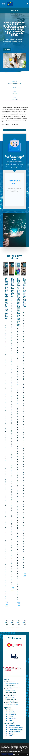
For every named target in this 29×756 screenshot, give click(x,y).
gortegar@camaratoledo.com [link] (12, 684)
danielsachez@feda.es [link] (11, 694)
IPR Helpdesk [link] (12, 734)
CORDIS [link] (10, 736)
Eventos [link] (11, 716)
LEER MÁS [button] (7, 49)
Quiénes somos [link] (12, 714)
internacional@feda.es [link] (10, 690)
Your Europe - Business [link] (14, 725)
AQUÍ (18, 751)
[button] (27, 4)
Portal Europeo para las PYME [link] (16, 727)
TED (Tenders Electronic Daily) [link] (16, 729)
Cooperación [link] (12, 712)
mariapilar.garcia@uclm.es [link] (11, 701)
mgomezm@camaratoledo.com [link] (13, 687)
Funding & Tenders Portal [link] (15, 731)
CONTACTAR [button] (14, 10)
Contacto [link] (11, 720)
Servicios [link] (11, 710)
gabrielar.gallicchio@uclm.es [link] (12, 704)
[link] (9, 124)
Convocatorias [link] (12, 718)
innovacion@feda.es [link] (10, 697)
